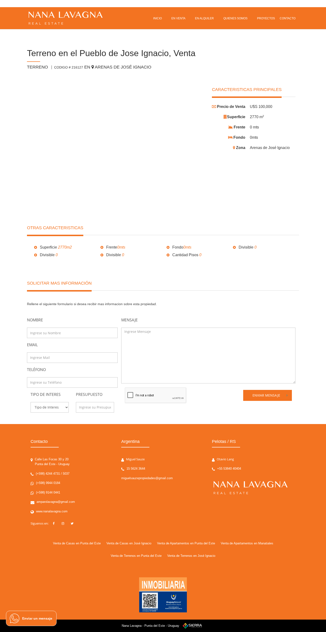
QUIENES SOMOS (235, 18)
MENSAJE (129, 320)
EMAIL (32, 344)
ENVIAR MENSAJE (266, 395)
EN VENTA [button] (178, 18)
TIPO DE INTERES (46, 394)
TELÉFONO (36, 369)
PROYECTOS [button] (266, 18)
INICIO (157, 18)
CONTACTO (287, 18)
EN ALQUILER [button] (204, 18)
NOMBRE (35, 320)
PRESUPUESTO (89, 394)
